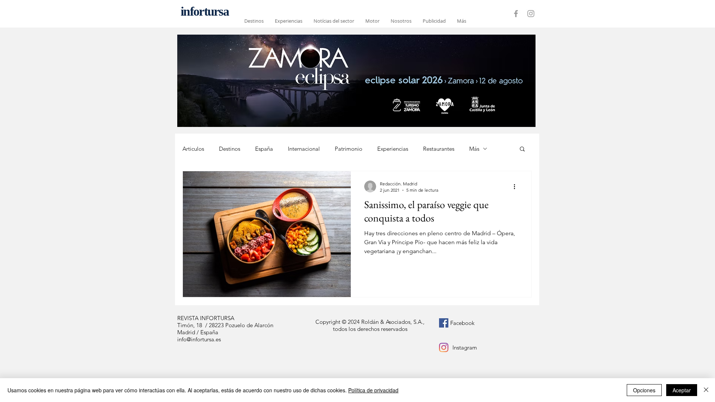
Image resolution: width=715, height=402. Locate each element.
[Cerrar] (706, 390)
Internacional (304, 148)
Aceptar (682, 390)
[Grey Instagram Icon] (531, 13)
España (264, 148)
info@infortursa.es (199, 339)
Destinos (229, 148)
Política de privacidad (373, 390)
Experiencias (392, 148)
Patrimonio (348, 148)
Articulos (193, 148)
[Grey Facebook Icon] (516, 13)
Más (474, 148)
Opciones (644, 390)
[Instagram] (443, 347)
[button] (522, 149)
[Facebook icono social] (443, 323)
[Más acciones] (516, 186)
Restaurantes (438, 148)
